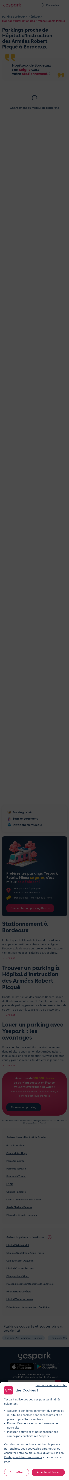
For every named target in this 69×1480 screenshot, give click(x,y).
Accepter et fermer (48, 1472)
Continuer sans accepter (51, 1385)
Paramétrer (17, 1472)
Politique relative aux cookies (23, 1457)
